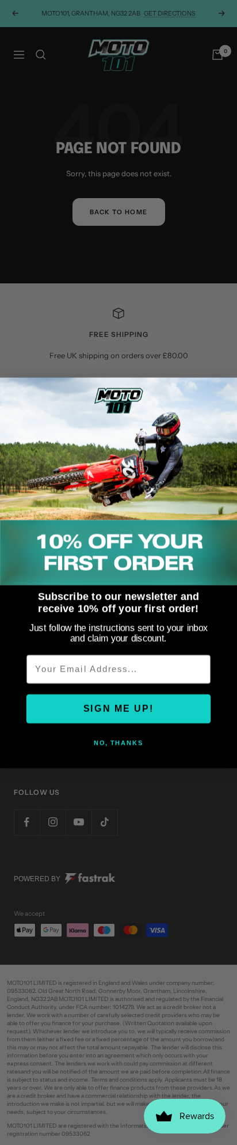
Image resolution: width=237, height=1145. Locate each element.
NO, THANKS (119, 742)
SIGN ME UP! (118, 708)
